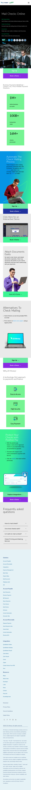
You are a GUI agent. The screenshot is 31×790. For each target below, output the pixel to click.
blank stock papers (18, 321)
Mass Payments (6, 601)
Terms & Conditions (8, 711)
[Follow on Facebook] (7, 720)
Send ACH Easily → (15, 294)
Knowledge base (7, 696)
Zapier (4, 662)
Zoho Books (6, 653)
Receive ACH (6, 635)
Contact (5, 690)
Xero (4, 668)
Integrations (6, 567)
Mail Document (6, 579)
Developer (5, 681)
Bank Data (5, 573)
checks (14, 458)
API (4, 585)
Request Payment (7, 623)
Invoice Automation (7, 613)
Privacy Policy (6, 707)
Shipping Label (6, 582)
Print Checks (6, 604)
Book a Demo (15, 76)
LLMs (4, 684)
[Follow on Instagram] (13, 720)
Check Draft (6, 629)
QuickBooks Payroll (7, 650)
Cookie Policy (6, 715)
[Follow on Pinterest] (10, 720)
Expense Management (8, 570)
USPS (13, 173)
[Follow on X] (4, 720)
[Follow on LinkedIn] (16, 720)
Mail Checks (6, 607)
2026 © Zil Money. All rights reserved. (12, 725)
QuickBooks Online (7, 644)
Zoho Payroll (6, 656)
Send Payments (6, 592)
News (4, 687)
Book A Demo (15, 240)
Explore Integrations (15, 494)
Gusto (4, 659)
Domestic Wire (6, 616)
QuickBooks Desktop (8, 647)
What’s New (6, 678)
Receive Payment (7, 595)
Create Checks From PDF (9, 665)
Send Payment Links (7, 626)
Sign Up (15, 71)
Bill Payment (6, 598)
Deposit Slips (6, 576)
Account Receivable (7, 564)
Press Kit (5, 693)
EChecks (5, 610)
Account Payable (7, 561)
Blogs (4, 675)
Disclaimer (5, 703)
